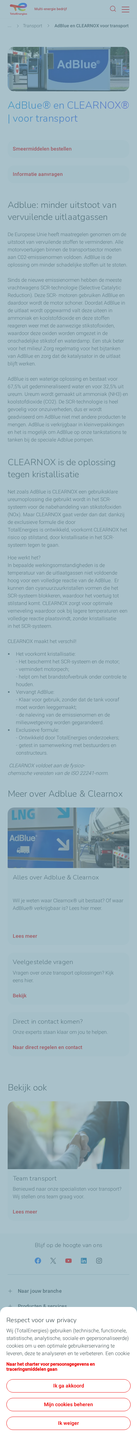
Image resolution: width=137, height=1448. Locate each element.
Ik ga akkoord (68, 1386)
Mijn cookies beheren (68, 1404)
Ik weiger (68, 1423)
